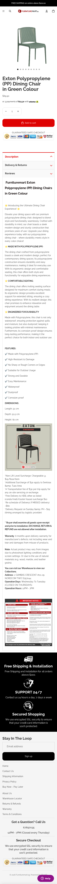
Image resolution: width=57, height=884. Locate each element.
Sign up (28, 756)
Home (5, 766)
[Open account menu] (46, 11)
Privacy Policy (9, 781)
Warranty (7, 809)
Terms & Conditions (12, 814)
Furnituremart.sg (23, 875)
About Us (7, 793)
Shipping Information (12, 776)
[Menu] (3, 11)
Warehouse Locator (12, 798)
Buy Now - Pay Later (12, 787)
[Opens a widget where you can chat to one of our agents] (45, 878)
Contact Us (8, 771)
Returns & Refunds (11, 803)
